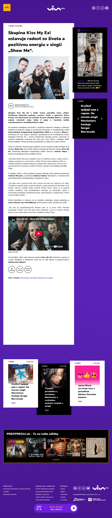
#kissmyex (24, 278)
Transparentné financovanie (44, 492)
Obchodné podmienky (43, 500)
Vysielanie (63, 500)
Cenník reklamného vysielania (45, 489)
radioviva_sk (82, 81)
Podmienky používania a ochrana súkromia (16, 489)
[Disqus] (38, 309)
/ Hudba (11, 26)
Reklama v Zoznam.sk (42, 494)
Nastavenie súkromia (10, 494)
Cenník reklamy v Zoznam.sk (44, 497)
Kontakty (6, 492)
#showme (42, 278)
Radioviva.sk (7, 486)
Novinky (63, 497)
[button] (53, 459)
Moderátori (64, 494)
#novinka (33, 278)
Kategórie (64, 486)
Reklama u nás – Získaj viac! (45, 486)
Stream (62, 489)
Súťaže (62, 492)
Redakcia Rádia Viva (22, 105)
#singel (49, 278)
